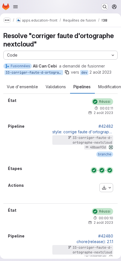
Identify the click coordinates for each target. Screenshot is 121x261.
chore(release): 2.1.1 (95, 241)
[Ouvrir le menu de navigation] (15, 6)
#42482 (105, 126)
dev (84, 72)
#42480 (105, 236)
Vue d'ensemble (22, 87)
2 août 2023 (100, 72)
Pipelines (82, 87)
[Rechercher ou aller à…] (104, 6)
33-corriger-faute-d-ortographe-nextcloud (34, 72)
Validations (56, 87)
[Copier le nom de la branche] (67, 72)
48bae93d (98, 147)
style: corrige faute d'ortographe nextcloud (82, 132)
